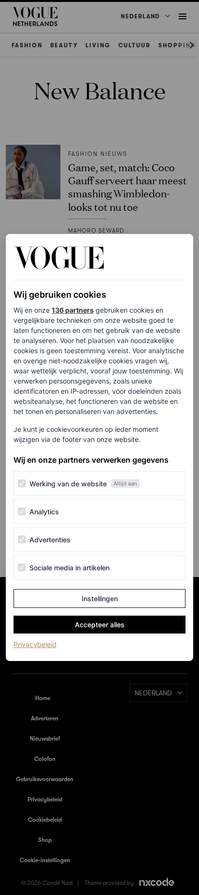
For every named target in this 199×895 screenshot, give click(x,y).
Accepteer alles (100, 624)
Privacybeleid (35, 644)
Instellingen (100, 598)
